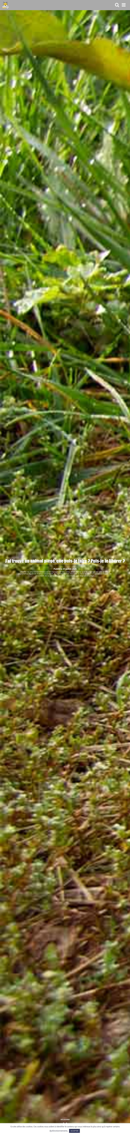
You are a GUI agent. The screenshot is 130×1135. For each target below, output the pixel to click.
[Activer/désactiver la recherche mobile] (117, 5)
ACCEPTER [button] (74, 1131)
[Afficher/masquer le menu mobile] (124, 5)
